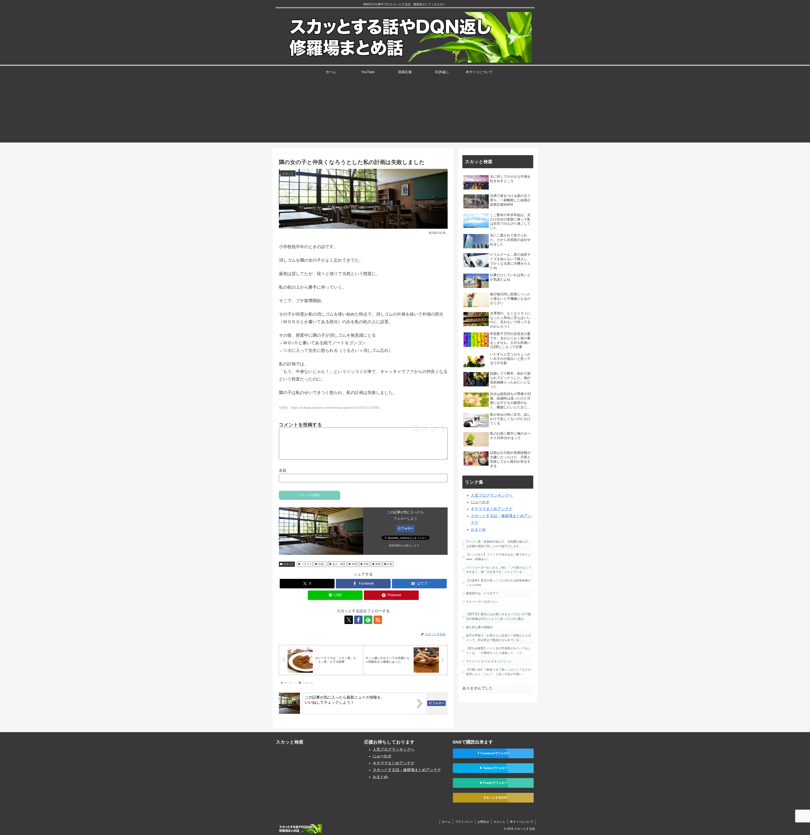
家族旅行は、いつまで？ (482, 593)
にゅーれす (480, 502)
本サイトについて (521, 821)
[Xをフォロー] (348, 620)
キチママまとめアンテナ (492, 509)
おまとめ (478, 529)
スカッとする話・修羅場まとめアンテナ (407, 770)
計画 (389, 564)
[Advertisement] (405, 113)
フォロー (407, 528)
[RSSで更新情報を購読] (378, 620)
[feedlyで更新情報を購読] (368, 620)
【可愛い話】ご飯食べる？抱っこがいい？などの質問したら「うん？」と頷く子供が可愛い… (498, 672)
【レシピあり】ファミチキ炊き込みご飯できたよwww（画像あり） (498, 557)
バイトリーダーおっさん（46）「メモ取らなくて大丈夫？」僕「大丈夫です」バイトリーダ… (498, 570)
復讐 (378, 564)
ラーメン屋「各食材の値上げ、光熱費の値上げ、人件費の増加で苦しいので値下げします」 (498, 544)
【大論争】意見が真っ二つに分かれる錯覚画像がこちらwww (498, 583)
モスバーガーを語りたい (482, 601)
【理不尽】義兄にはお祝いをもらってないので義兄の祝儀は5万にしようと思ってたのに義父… (498, 616)
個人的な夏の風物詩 (479, 627)
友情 (354, 564)
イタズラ (306, 564)
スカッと (289, 564)
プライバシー (464, 821)
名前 (282, 470)
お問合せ (483, 821)
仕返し (322, 564)
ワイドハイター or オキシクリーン (489, 661)
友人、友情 (338, 564)
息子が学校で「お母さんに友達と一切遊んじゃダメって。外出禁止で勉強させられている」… (498, 638)
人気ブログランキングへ (492, 495)
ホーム (446, 821)
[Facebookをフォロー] (358, 620)
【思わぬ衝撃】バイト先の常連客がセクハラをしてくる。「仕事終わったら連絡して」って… (498, 651)
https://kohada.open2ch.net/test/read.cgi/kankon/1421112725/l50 (335, 407)
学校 (366, 564)
